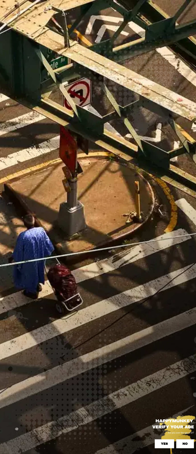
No (185, 443)
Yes (164, 443)
